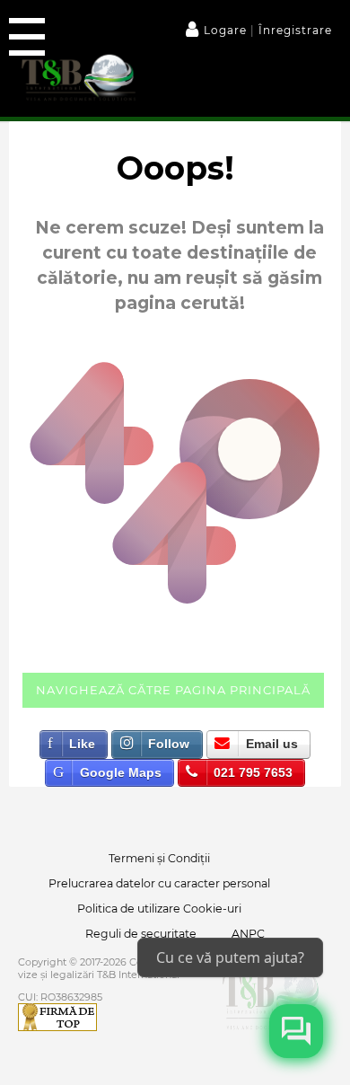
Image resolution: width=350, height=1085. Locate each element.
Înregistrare (293, 30)
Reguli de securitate (141, 933)
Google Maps (121, 772)
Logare (227, 30)
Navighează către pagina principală (173, 690)
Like (82, 744)
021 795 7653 (253, 772)
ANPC (248, 933)
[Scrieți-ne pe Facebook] (296, 1031)
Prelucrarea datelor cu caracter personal (159, 883)
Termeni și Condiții (159, 858)
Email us (272, 744)
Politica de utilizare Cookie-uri (159, 908)
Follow (168, 744)
